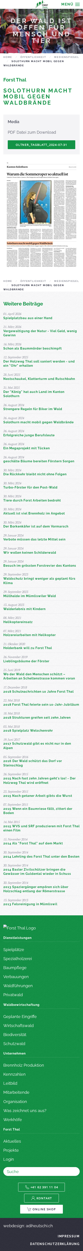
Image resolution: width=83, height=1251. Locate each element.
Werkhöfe (12, 1119)
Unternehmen (14, 1053)
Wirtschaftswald (18, 1025)
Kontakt (44, 1198)
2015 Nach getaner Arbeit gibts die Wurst (37, 796)
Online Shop (44, 1209)
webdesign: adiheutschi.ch (28, 1225)
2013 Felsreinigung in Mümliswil (30, 904)
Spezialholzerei (17, 958)
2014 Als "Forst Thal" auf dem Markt (33, 843)
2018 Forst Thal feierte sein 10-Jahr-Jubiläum (41, 704)
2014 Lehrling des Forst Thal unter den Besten (41, 856)
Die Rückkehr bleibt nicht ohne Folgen (35, 474)
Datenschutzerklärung (55, 1244)
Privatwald (13, 994)
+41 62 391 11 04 (44, 1187)
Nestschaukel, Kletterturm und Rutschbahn (39, 379)
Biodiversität (14, 1034)
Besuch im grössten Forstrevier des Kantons (39, 565)
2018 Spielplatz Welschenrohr (28, 730)
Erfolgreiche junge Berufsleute (29, 435)
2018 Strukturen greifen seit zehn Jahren (37, 717)
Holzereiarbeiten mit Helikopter (29, 635)
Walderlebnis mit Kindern (24, 609)
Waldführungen (18, 985)
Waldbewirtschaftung (21, 1005)
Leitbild (10, 1083)
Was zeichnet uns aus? (24, 1110)
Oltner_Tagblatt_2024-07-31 (41, 145)
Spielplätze (13, 949)
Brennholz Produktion (23, 1065)
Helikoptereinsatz (18, 622)
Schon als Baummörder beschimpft (32, 348)
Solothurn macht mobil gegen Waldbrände (38, 422)
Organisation (15, 1101)
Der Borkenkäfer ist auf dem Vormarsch (35, 526)
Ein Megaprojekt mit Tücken (26, 448)
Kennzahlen (14, 1074)
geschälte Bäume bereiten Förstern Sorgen (38, 461)
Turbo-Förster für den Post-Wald (30, 487)
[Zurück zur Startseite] (41, 4)
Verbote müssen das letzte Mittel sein (34, 539)
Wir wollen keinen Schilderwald (29, 552)
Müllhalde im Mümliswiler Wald (29, 596)
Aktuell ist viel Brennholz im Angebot (34, 513)
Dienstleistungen (17, 938)
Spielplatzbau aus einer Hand (27, 318)
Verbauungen (16, 976)
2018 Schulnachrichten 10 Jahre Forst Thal (38, 691)
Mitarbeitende (16, 1092)
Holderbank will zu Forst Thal (27, 648)
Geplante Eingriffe (20, 1016)
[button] (70, 4)
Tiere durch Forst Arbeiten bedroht (32, 500)
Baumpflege (15, 967)
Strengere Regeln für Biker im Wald (32, 409)
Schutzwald (14, 1043)
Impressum (69, 1236)
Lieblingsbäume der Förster (26, 661)
